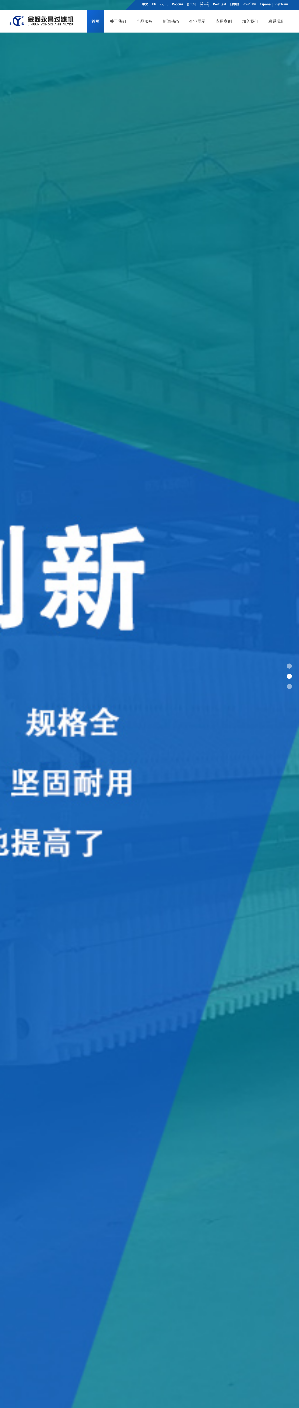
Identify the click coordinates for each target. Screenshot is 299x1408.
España (265, 4)
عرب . (164, 4)
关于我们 (118, 21)
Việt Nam (281, 4)
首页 (96, 21)
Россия (177, 4)
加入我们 (250, 21)
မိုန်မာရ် (204, 4)
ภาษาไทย (249, 4)
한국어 (191, 4)
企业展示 (197, 21)
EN (154, 4)
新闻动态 (171, 21)
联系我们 (276, 21)
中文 (145, 4)
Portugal (219, 4)
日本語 (234, 4)
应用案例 (224, 21)
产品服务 (144, 21)
